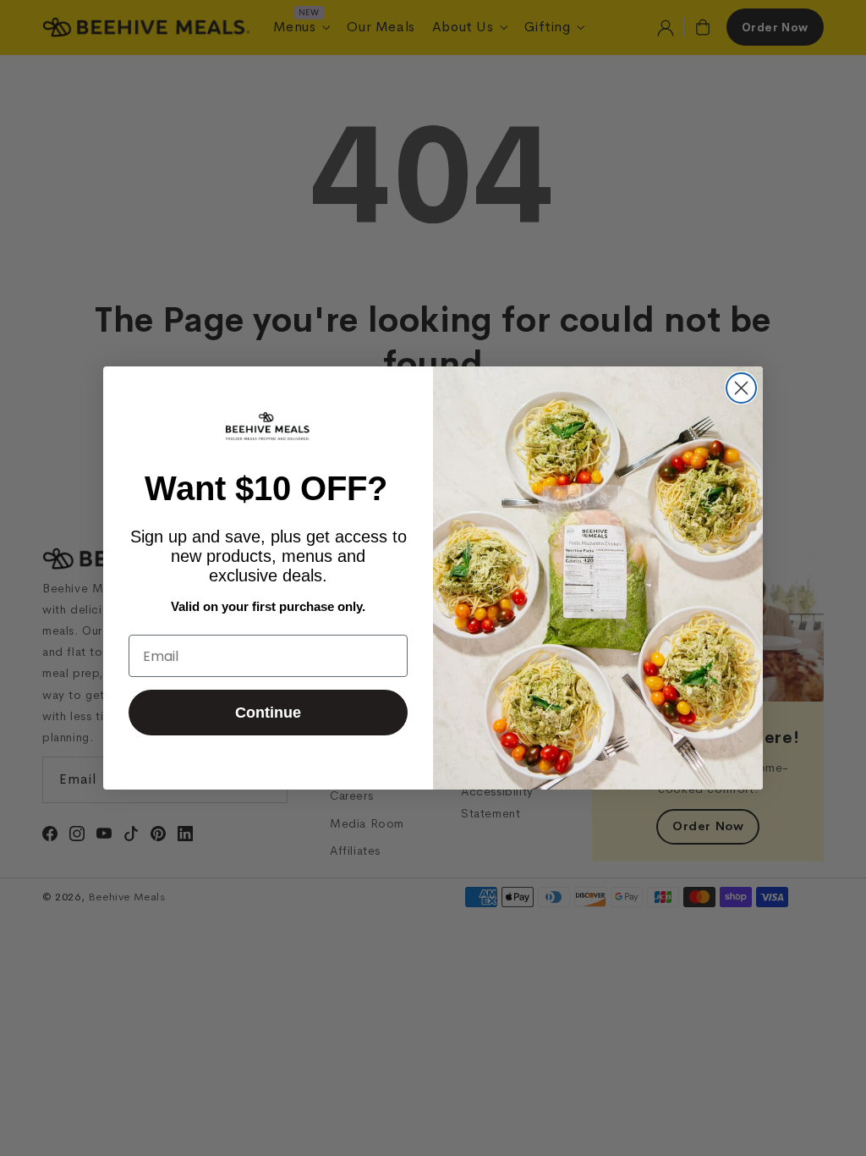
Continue (268, 712)
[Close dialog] (741, 388)
